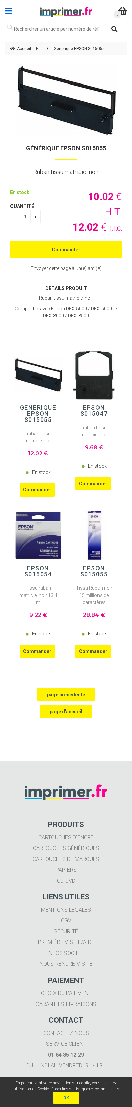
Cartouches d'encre (66, 837)
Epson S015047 (94, 411)
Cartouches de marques (66, 859)
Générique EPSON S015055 (66, 148)
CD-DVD (66, 880)
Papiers (66, 870)
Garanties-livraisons (66, 1004)
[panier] (122, 11)
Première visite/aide (66, 942)
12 (38, 453)
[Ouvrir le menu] (8, 11)
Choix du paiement (66, 993)
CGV (66, 920)
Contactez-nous (66, 1033)
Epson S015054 (38, 571)
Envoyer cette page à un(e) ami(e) (66, 268)
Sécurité (66, 931)
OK (66, 1098)
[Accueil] (66, 12)
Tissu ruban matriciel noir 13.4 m (38, 595)
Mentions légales (66, 910)
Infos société (66, 953)
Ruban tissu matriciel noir (38, 437)
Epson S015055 (94, 571)
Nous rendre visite (66, 964)
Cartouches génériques (66, 848)
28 (94, 615)
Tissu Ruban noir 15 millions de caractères (94, 595)
